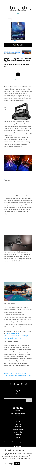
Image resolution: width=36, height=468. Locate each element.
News (5, 67)
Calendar (18, 434)
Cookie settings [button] (8, 464)
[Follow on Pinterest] (21, 383)
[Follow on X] (14, 383)
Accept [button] (17, 463)
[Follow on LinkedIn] (18, 383)
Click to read (18, 41)
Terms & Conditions (18, 429)
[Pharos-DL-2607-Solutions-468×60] (18, 53)
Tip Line (18, 437)
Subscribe (18, 410)
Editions (18, 416)
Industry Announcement (12, 64)
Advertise (18, 424)
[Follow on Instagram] (25, 383)
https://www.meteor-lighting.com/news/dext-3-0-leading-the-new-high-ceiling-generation (17, 336)
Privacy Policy (18, 432)
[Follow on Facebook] (10, 383)
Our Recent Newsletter (18, 413)
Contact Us (18, 427)
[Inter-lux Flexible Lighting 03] (18, 46)
